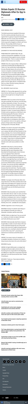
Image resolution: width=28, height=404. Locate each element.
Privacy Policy (5, 375)
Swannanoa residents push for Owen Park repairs (12, 325)
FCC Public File (5, 381)
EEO (3, 378)
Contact (4, 370)
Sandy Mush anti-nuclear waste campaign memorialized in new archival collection (11, 307)
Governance (5, 384)
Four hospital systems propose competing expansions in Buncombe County (14, 319)
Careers (4, 390)
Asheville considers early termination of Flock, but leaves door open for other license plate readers (13, 313)
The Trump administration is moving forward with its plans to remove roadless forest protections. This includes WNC (13, 331)
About (4, 367)
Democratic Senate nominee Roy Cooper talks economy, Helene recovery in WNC (12, 296)
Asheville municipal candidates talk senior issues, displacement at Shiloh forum (13, 349)
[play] (2, 402)
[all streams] (26, 402)
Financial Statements (7, 387)
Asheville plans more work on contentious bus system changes (12, 302)
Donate (24, 2)
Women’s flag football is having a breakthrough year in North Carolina (14, 343)
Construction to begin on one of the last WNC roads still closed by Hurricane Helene (13, 337)
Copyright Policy (6, 373)
